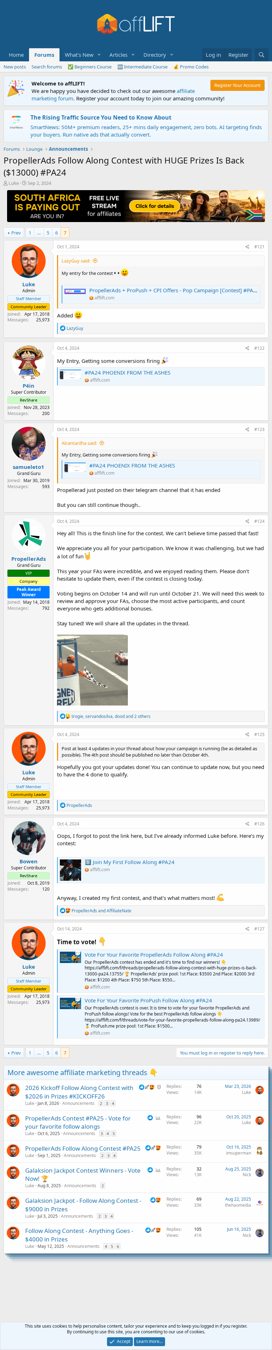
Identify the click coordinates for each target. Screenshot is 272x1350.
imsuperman (238, 1153)
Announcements (78, 1103)
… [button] (39, 232)
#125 (259, 734)
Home (16, 54)
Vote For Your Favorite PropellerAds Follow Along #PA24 (154, 954)
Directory (154, 54)
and (101, 911)
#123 (259, 429)
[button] (99, 54)
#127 (259, 929)
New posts (15, 66)
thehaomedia (238, 1205)
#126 (259, 824)
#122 (259, 348)
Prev (16, 232)
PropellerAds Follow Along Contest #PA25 (83, 1148)
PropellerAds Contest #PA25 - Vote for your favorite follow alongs (78, 1122)
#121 (259, 247)
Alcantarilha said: (79, 443)
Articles (118, 54)
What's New (79, 54)
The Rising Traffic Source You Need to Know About (100, 117)
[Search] (261, 54)
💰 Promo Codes (191, 66)
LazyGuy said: (76, 261)
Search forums (47, 66)
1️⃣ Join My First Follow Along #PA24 (130, 861)
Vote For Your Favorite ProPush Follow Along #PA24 (148, 1000)
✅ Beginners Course (90, 66)
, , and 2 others (111, 716)
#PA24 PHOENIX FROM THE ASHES (127, 372)
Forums (44, 54)
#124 (259, 521)
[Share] (247, 247)
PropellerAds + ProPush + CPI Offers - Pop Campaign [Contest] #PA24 (174, 290)
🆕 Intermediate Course (142, 66)
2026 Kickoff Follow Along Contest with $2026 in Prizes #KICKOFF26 (79, 1092)
